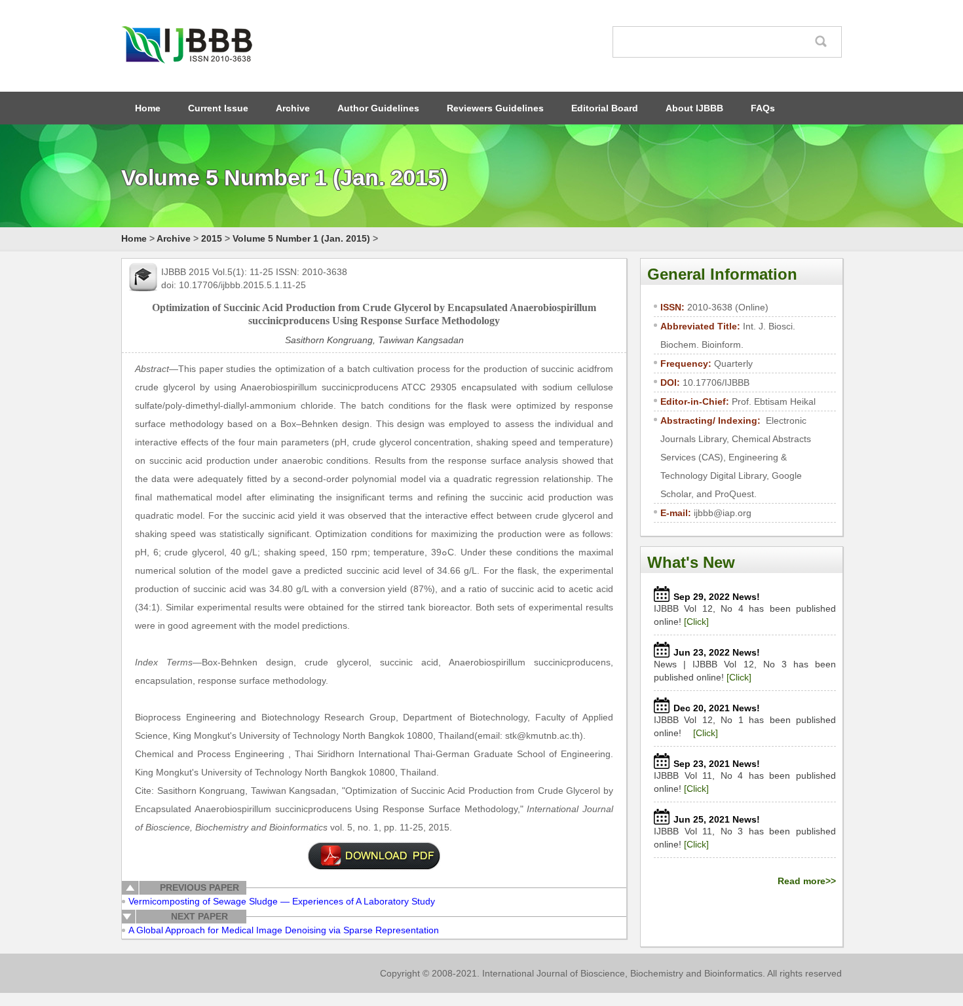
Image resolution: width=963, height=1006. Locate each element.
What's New (691, 562)
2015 (211, 238)
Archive (293, 108)
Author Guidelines (378, 108)
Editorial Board (604, 108)
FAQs (763, 108)
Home (147, 108)
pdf (374, 856)
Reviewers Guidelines (495, 108)
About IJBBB (694, 108)
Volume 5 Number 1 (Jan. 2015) (301, 238)
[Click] (696, 621)
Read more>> (807, 881)
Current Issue (218, 108)
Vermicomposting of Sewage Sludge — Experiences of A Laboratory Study (281, 901)
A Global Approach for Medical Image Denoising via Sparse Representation (283, 930)
